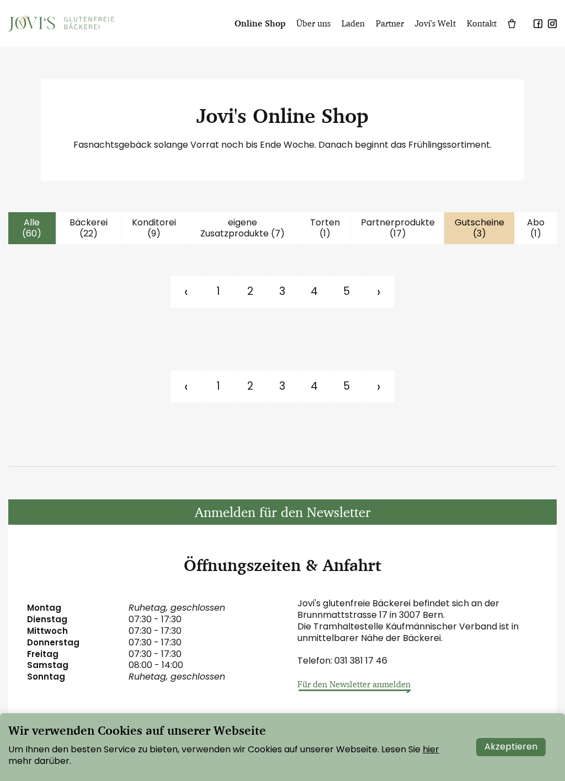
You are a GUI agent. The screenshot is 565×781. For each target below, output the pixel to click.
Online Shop (259, 23)
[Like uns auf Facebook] (538, 23)
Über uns (313, 23)
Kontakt (482, 23)
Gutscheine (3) (479, 228)
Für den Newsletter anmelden (354, 684)
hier (431, 749)
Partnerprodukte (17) (398, 228)
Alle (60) (31, 228)
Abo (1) (536, 228)
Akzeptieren (510, 746)
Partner (390, 23)
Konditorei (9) (154, 228)
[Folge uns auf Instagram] (552, 23)
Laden (353, 23)
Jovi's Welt (435, 23)
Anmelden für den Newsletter (283, 511)
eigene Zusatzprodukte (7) (242, 228)
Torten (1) (325, 228)
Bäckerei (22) (89, 228)
